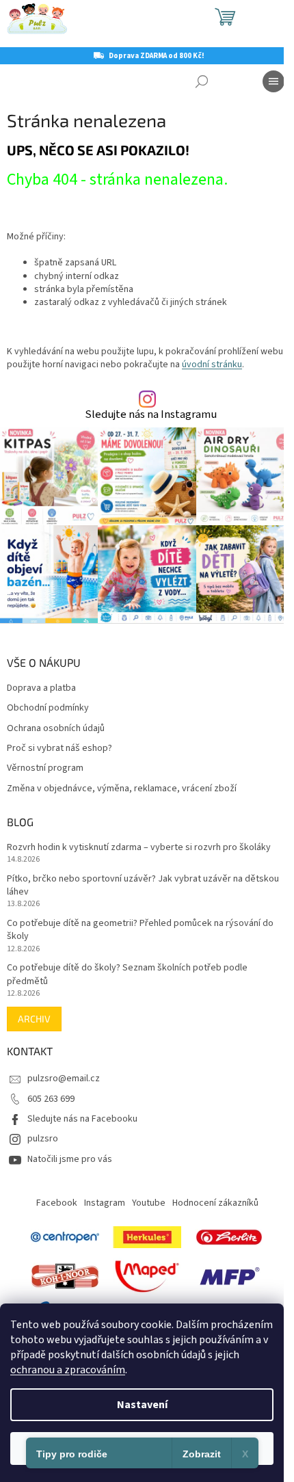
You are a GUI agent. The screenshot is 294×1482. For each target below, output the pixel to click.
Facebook (56, 1203)
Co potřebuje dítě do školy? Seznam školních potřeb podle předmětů (127, 975)
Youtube (148, 1203)
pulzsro (42, 1139)
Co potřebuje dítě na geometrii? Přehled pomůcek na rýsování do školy (140, 930)
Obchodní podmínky (48, 708)
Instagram (104, 1203)
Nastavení (142, 1404)
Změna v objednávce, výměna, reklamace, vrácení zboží (122, 788)
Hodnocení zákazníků (215, 1203)
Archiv (34, 1018)
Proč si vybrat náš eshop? (59, 748)
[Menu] (273, 81)
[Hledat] (201, 81)
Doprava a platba (41, 688)
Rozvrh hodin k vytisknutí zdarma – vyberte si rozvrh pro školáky (139, 847)
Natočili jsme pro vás (69, 1159)
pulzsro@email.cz (63, 1078)
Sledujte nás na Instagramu (151, 415)
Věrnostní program (45, 768)
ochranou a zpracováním (67, 1369)
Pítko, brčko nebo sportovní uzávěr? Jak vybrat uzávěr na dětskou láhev (143, 886)
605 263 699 (51, 1099)
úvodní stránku (212, 364)
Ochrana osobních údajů (56, 728)
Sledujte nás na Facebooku (82, 1119)
